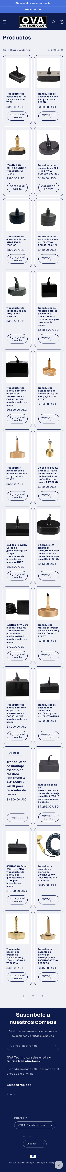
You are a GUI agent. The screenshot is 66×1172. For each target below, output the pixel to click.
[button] (4, 22)
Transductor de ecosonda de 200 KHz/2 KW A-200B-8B (16, 240)
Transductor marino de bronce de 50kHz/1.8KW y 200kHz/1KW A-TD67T (48, 631)
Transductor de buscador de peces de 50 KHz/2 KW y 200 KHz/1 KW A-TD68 (48, 711)
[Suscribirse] (55, 1046)
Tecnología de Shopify (45, 1163)
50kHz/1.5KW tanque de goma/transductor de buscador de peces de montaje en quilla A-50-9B (48, 552)
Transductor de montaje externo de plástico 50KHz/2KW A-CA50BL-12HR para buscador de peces (16, 713)
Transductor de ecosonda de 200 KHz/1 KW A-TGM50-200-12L (48, 240)
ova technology (26, 1163)
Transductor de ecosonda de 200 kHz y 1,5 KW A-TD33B (48, 98)
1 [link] (23, 996)
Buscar (11, 1094)
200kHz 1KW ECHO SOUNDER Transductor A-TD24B (16, 169)
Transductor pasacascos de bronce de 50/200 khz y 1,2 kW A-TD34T (48, 394)
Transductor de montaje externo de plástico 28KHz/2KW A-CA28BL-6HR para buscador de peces (49, 316)
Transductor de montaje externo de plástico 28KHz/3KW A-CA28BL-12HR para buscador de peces (16, 396)
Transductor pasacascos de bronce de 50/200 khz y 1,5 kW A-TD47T (16, 474)
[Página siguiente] (43, 996)
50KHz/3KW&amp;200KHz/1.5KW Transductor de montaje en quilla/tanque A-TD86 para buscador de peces (17, 876)
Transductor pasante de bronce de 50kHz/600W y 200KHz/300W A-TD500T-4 (48, 873)
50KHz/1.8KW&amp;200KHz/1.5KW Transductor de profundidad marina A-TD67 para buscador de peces (17, 633)
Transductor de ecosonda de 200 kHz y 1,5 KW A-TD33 (16, 98)
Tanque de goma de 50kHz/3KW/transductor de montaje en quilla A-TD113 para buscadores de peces (48, 793)
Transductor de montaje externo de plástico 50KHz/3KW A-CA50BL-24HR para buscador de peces (16, 778)
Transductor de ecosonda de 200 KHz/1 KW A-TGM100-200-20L (48, 169)
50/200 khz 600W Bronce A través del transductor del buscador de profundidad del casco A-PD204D (48, 475)
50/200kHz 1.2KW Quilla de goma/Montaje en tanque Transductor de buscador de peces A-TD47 (16, 553)
